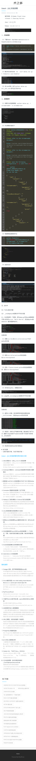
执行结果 (5, 449)
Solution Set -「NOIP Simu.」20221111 (14, 651)
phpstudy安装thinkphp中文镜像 (13, 739)
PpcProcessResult (8, 592)
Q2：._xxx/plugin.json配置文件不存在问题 (13, 313)
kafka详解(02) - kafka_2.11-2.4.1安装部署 (14, 460)
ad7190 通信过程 (8, 704)
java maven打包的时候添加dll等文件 (13, 714)
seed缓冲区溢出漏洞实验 (10, 723)
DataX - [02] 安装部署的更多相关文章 (14, 456)
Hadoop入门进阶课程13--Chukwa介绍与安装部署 (16, 499)
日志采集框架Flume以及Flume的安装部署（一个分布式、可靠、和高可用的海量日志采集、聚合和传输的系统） (18, 533)
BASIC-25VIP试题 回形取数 (10, 698)
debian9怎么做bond (23, 688)
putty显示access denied (11, 727)
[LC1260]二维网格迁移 (9, 640)
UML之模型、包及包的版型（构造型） (14, 619)
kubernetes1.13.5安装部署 (10, 554)
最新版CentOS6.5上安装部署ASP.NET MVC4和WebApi (18, 481)
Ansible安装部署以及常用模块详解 (12, 544)
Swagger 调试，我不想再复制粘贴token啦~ (15, 569)
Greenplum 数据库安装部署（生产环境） (14, 490)
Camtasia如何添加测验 (10, 730)
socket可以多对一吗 (9, 688)
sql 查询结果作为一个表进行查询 (12, 694)
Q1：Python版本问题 (7, 310)
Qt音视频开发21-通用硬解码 (11, 608)
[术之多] (18, 3)
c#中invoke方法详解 (9, 691)
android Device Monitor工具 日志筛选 (14, 685)
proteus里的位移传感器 (10, 717)
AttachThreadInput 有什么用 (12, 707)
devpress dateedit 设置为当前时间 (13, 701)
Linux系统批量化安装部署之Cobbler (13, 511)
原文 (17, 12)
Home (18, 753)
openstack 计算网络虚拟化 (11, 736)
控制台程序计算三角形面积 (10, 720)
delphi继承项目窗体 (9, 710)
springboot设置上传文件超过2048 (13, 733)
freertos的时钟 (8, 743)
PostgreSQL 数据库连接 (9, 630)
